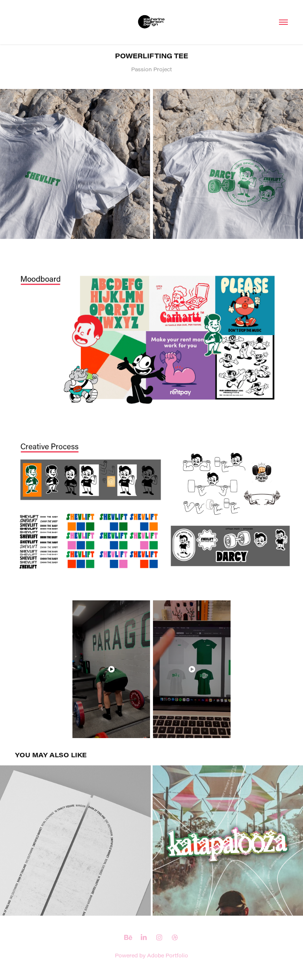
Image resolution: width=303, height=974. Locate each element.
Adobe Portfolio (167, 955)
